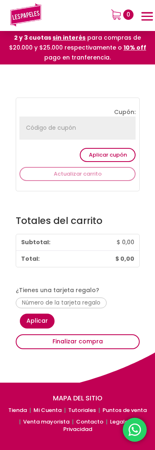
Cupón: (125, 112)
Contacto (89, 422)
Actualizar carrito (78, 174)
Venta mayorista (46, 422)
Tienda (17, 410)
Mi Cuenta (47, 410)
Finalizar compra (77, 341)
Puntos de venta (125, 410)
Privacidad (77, 429)
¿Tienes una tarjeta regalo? (57, 290)
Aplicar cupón (108, 155)
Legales (121, 422)
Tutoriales (82, 410)
